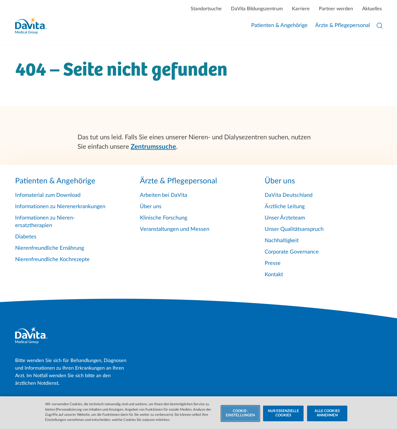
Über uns (151, 206)
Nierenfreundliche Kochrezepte (52, 259)
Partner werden (336, 8)
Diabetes (25, 236)
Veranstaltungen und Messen (174, 229)
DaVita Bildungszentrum (257, 8)
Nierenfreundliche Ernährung (49, 248)
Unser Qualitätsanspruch (294, 229)
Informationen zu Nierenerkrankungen (60, 206)
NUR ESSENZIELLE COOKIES (283, 413)
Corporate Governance (292, 252)
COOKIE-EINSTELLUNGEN (240, 413)
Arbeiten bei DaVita (163, 195)
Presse (273, 263)
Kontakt (274, 274)
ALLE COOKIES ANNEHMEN (327, 413)
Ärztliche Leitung (285, 206)
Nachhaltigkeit (282, 240)
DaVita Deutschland (288, 195)
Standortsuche (206, 8)
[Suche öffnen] (380, 26)
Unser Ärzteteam (285, 218)
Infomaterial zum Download (47, 195)
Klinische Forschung (163, 218)
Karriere (301, 8)
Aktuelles (372, 8)
